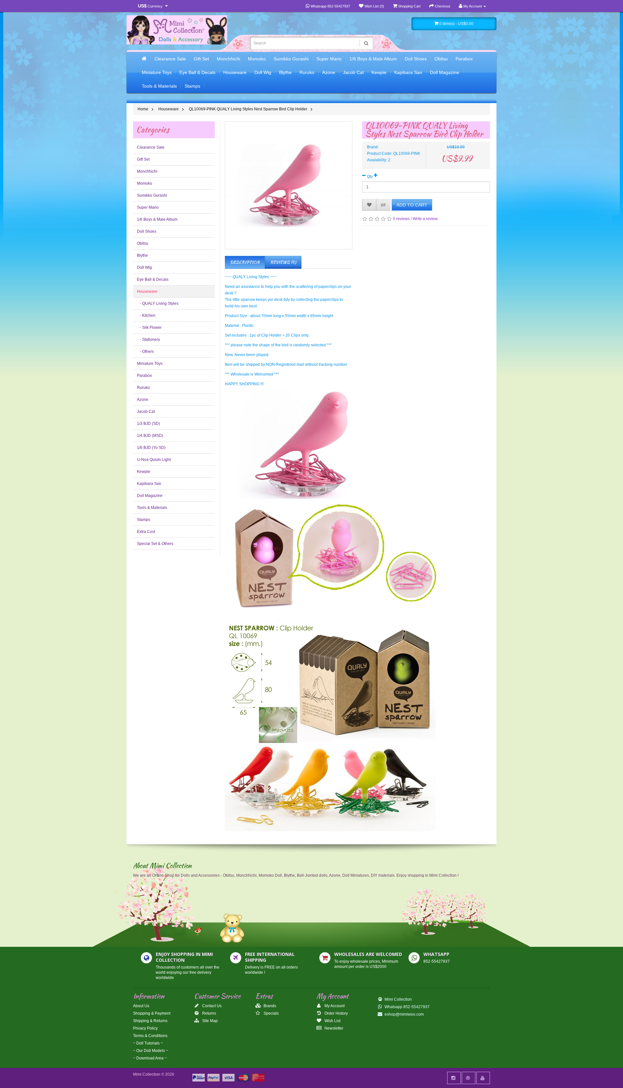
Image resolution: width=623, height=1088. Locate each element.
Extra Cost (146, 531)
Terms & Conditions (150, 1035)
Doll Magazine (444, 72)
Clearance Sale (170, 58)
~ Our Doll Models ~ (150, 1050)
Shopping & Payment (151, 1013)
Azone (328, 72)
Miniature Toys (157, 72)
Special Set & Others (155, 543)
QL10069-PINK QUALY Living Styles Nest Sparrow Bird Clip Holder (248, 109)
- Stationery (148, 339)
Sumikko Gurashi (291, 58)
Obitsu (441, 58)
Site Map (209, 1021)
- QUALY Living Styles (157, 303)
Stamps (192, 86)
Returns (208, 1013)
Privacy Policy (145, 1028)
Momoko (257, 58)
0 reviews (401, 218)
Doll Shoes (416, 58)
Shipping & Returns (150, 1021)
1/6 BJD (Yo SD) (151, 447)
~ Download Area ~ (150, 1058)
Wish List (332, 1021)
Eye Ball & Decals (197, 72)
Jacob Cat (353, 72)
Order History (336, 1013)
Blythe (285, 72)
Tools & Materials (159, 86)
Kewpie (379, 72)
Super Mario (329, 58)
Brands (269, 1006)
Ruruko (306, 72)
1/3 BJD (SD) (148, 423)
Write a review (425, 218)
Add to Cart (412, 204)
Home (143, 109)
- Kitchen (146, 315)
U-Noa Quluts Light (154, 459)
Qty (370, 176)
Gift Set (201, 58)
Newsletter (333, 1028)
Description (245, 262)
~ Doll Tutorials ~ (148, 1043)
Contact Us (211, 1006)
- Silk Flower (149, 327)
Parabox (464, 58)
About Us (141, 1006)
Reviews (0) (283, 262)
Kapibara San (408, 72)
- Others (145, 351)
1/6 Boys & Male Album (373, 58)
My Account (334, 1006)
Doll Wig (262, 72)
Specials (271, 1013)
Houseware (235, 72)
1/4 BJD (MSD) (150, 435)
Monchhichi (228, 58)
